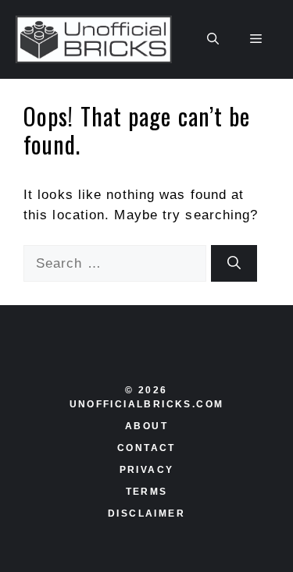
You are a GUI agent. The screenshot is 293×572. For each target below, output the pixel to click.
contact (146, 447)
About (146, 426)
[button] (212, 39)
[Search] (234, 263)
